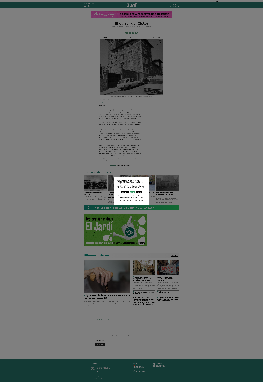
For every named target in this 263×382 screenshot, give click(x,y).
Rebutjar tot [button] (139, 192)
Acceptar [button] (132, 192)
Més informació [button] (125, 192)
